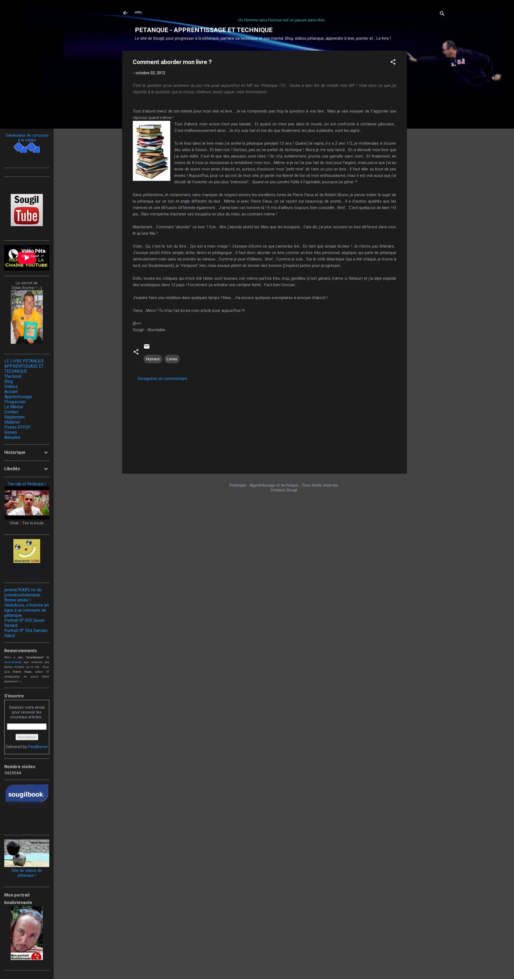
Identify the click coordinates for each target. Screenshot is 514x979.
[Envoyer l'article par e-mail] (146, 348)
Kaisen (10, 432)
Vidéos (11, 386)
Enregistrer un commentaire (162, 378)
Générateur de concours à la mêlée (27, 138)
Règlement (14, 417)
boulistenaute (12, 662)
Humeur (153, 359)
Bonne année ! (17, 600)
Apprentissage (18, 396)
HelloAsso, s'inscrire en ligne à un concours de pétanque (26, 610)
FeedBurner (38, 746)
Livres (172, 359)
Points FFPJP (17, 427)
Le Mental (13, 406)
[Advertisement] (428, 131)
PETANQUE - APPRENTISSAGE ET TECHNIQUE (204, 30)
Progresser (15, 401)
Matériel (12, 422)
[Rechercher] (442, 14)
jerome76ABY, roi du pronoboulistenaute (22, 592)
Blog (8, 381)
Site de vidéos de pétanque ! (27, 873)
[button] (393, 63)
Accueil (11, 391)
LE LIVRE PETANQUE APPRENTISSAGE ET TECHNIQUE (24, 366)
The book (13, 376)
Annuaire (12, 437)
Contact (11, 411)
